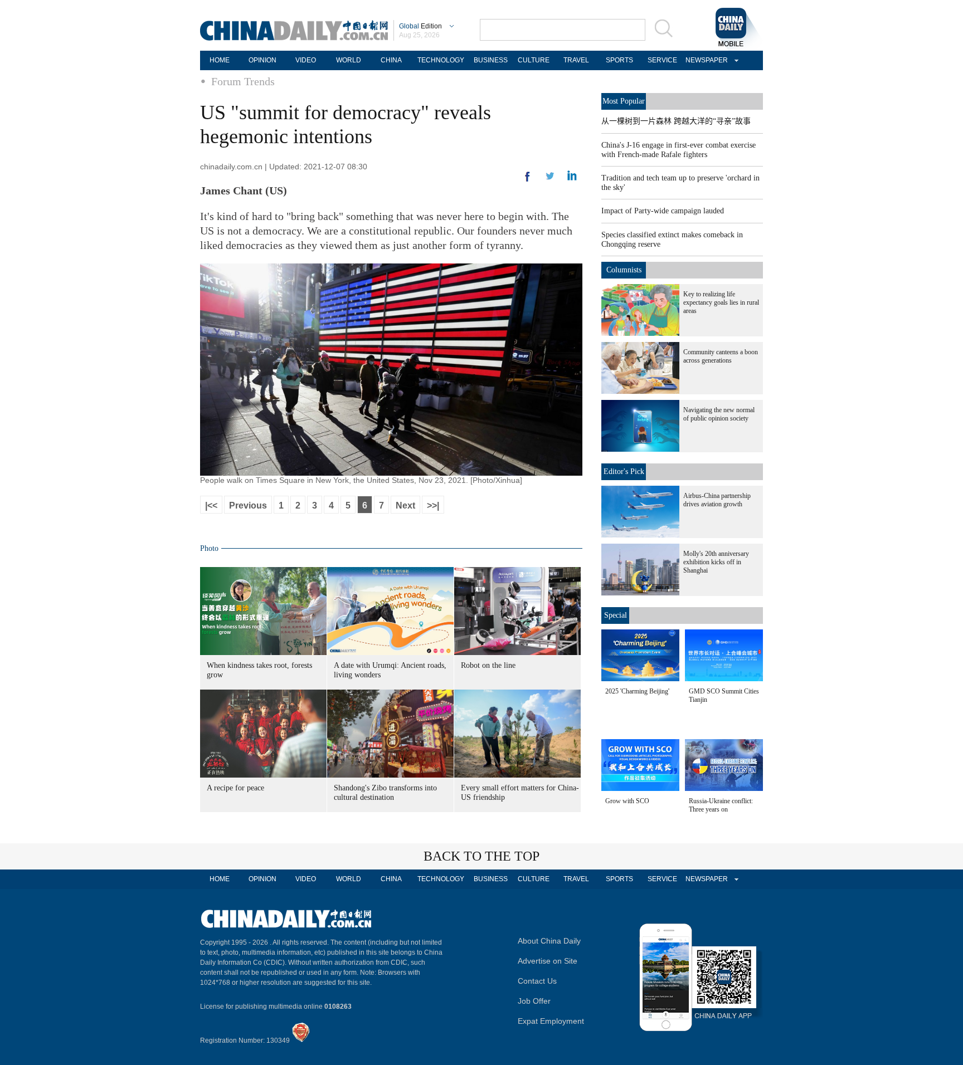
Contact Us (537, 980)
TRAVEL (576, 60)
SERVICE (662, 60)
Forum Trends (243, 81)
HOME (220, 60)
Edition (420, 26)
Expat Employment (551, 1021)
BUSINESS (491, 60)
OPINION (262, 60)
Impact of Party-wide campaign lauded (662, 211)
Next (405, 505)
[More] (528, 181)
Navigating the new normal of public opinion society (719, 414)
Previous (248, 505)
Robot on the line (488, 665)
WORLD (348, 60)
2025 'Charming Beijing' (637, 691)
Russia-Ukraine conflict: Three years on (721, 805)
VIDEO (305, 60)
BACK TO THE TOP (481, 856)
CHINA (391, 60)
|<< (211, 505)
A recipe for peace (235, 788)
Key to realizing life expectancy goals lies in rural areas (721, 302)
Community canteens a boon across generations (720, 356)
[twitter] (572, 178)
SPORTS (619, 60)
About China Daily (549, 940)
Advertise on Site (547, 960)
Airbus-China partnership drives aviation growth (717, 500)
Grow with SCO (627, 801)
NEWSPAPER (704, 60)
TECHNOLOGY (440, 60)
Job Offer (534, 1000)
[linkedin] (550, 179)
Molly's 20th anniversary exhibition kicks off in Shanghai (716, 562)
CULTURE (533, 60)
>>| (433, 505)
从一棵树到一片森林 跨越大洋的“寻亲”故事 (676, 121)
